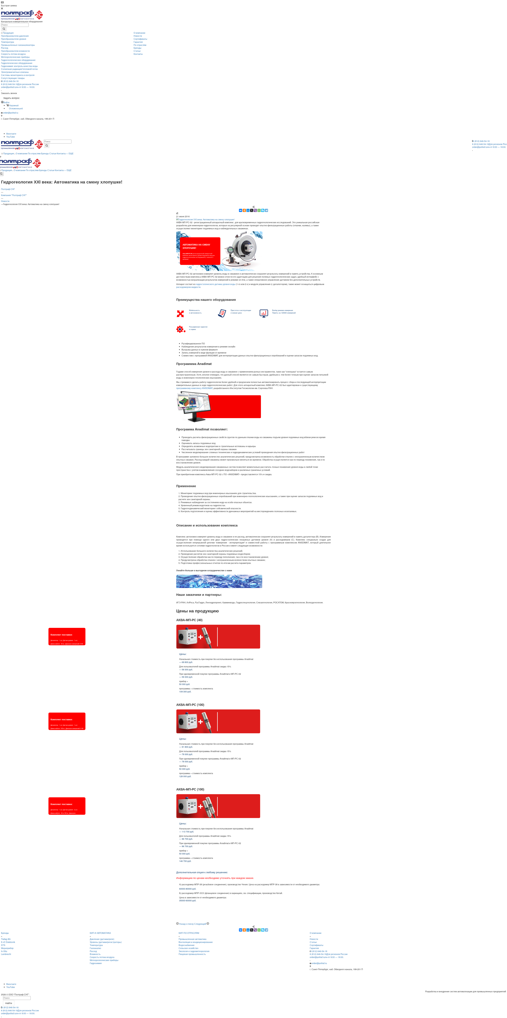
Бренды (5, 932)
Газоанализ (95, 948)
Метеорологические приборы (104, 960)
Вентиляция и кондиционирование (196, 942)
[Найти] (4, 29)
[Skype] (262, 210)
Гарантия (314, 948)
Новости (314, 939)
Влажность (95, 954)
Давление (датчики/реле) (102, 939)
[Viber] (255, 210)
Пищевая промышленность (192, 954)
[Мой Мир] (248, 210)
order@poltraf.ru (18, 87)
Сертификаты (316, 945)
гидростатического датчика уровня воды (215, 284)
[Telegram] (266, 210)
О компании (315, 932)
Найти (8, 1003)
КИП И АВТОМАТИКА (100, 932)
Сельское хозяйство (188, 948)
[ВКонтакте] (240, 210)
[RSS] (177, 213)
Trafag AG (5, 939)
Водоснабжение (186, 945)
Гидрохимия (96, 963)
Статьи (313, 942)
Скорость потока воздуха (102, 957)
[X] (251, 210)
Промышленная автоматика (192, 939)
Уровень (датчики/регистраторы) (106, 942)
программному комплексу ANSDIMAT (194, 388)
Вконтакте (11, 133)
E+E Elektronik (8, 942)
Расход (93, 951)
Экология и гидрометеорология (194, 951)
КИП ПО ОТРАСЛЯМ (189, 932)
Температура (96, 945)
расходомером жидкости (188, 287)
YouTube (10, 136)
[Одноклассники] (244, 210)
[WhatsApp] (259, 210)
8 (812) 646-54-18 (10, 81)
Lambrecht (6, 954)
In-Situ (4, 951)
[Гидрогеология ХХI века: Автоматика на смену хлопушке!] (253, 219)
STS (3, 945)
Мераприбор (7, 948)
